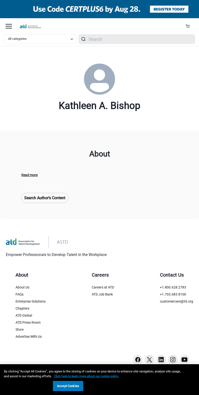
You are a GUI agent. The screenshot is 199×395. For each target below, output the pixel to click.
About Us (22, 287)
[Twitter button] (149, 359)
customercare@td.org (176, 301)
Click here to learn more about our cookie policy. (86, 376)
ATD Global (24, 315)
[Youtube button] (184, 359)
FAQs (20, 294)
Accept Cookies (68, 386)
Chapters (22, 308)
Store (20, 329)
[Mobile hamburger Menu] (9, 26)
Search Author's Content (44, 198)
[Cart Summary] (189, 26)
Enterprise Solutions (31, 301)
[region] (99, 379)
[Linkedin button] (161, 359)
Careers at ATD (103, 287)
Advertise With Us (29, 336)
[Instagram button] (173, 359)
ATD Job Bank (102, 294)
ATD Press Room (28, 322)
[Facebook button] (138, 359)
